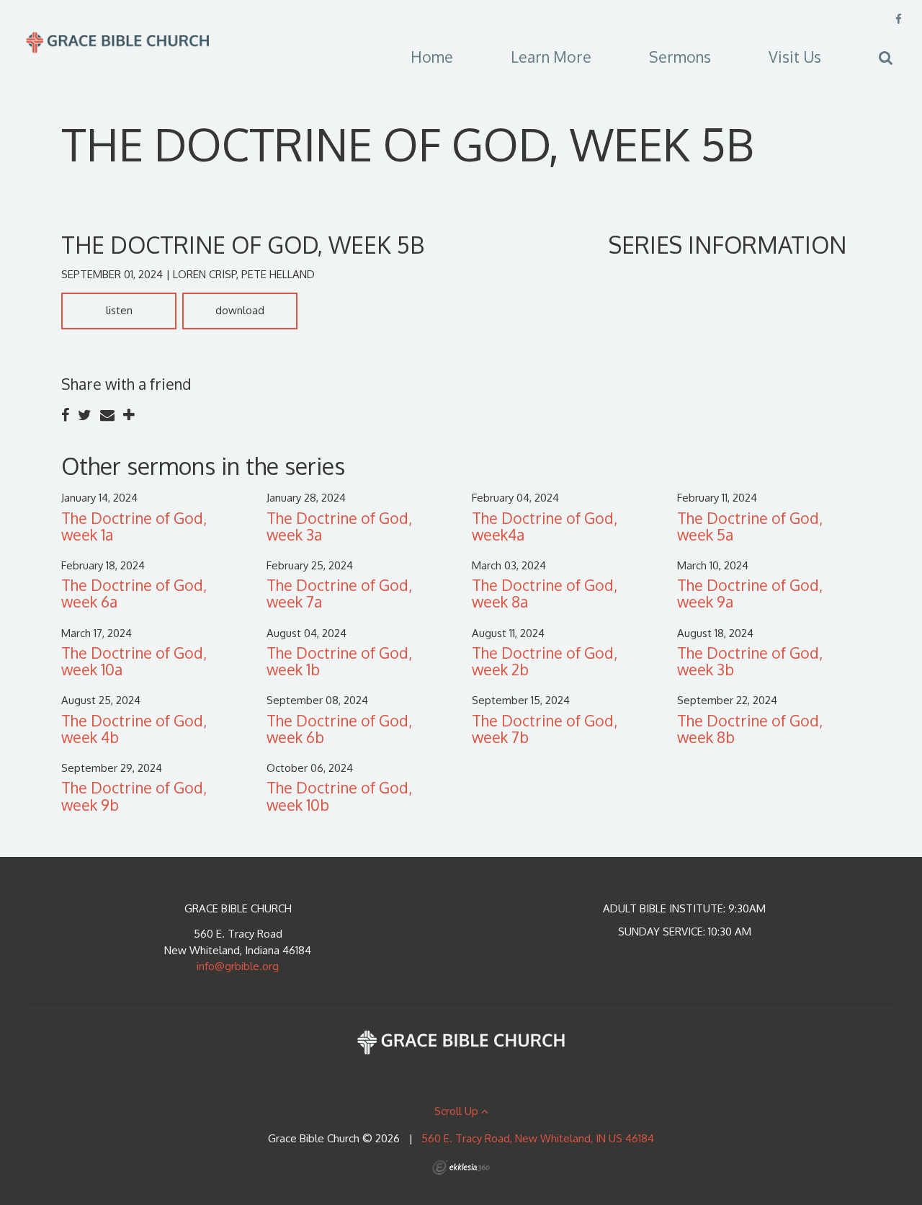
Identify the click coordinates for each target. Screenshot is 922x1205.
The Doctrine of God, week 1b (339, 661)
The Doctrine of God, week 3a (339, 526)
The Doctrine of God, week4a (544, 526)
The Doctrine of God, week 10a (134, 661)
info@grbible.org (238, 966)
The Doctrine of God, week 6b (339, 729)
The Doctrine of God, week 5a (750, 526)
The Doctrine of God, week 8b (750, 729)
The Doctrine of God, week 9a (750, 593)
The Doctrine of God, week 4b (134, 729)
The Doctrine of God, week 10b (339, 796)
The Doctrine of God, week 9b (134, 796)
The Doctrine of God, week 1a (134, 526)
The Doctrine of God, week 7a (339, 593)
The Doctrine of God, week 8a (544, 593)
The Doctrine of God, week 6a (134, 593)
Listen (119, 310)
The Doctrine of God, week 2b (544, 661)
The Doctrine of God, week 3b (750, 661)
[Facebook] (898, 19)
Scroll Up (457, 1111)
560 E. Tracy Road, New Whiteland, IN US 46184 (537, 1138)
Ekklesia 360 (461, 1167)
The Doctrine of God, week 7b (544, 729)
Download (239, 310)
